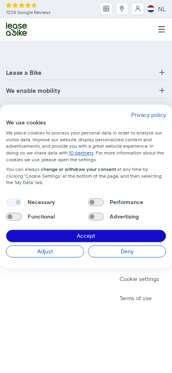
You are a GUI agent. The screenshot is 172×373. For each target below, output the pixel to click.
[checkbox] (14, 202)
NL (162, 8)
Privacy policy (148, 114)
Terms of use (136, 298)
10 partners (81, 152)
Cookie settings (139, 278)
